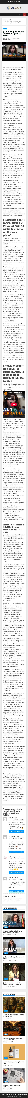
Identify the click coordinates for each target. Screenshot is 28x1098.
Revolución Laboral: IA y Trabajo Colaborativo (14, 1075)
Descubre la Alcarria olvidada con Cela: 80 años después (14, 1005)
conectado (19, 899)
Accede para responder (16, 831)
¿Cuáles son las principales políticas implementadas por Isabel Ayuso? (14, 972)
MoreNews (10, 1096)
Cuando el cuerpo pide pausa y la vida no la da (14, 1052)
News (6, 1010)
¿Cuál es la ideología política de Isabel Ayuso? (14, 946)
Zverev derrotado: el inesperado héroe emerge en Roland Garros (14, 1028)
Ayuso (5, 28)
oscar (5, 38)
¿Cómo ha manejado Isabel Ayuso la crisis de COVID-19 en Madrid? (14, 920)
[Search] (19, 14)
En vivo (24, 14)
